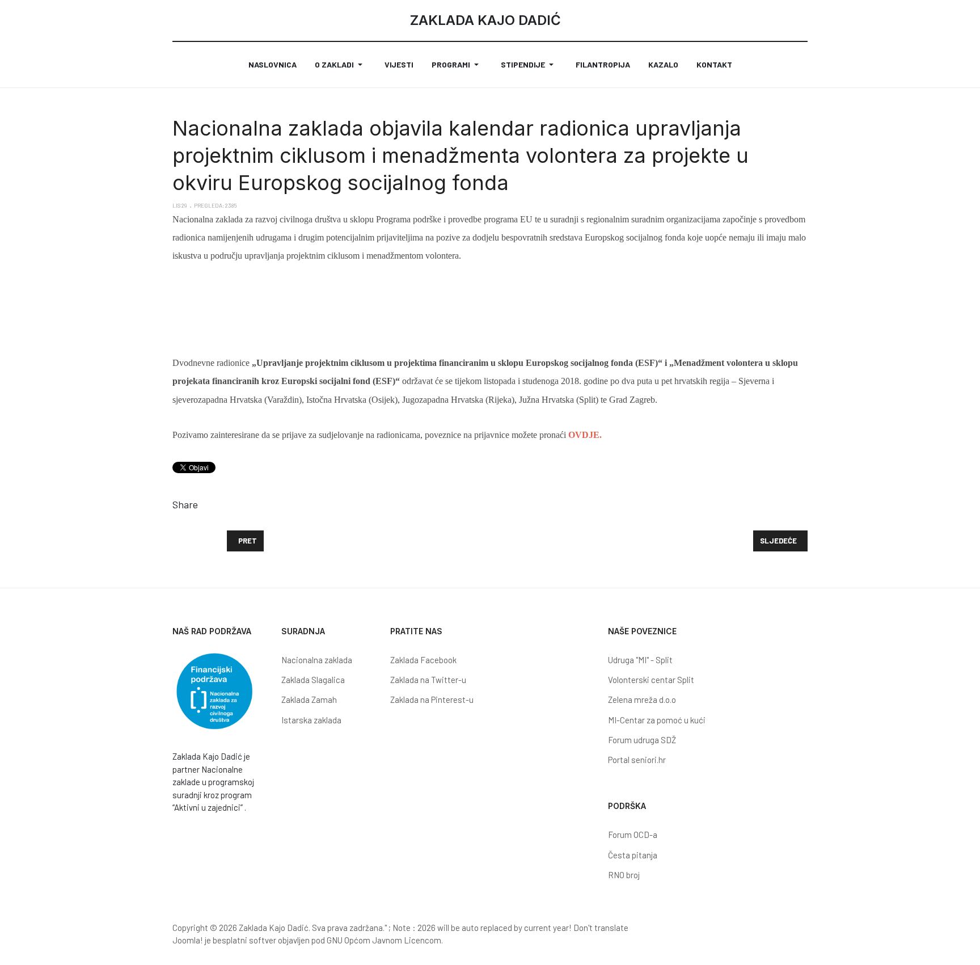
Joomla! (187, 940)
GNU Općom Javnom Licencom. (385, 940)
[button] (340, 64)
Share (185, 504)
